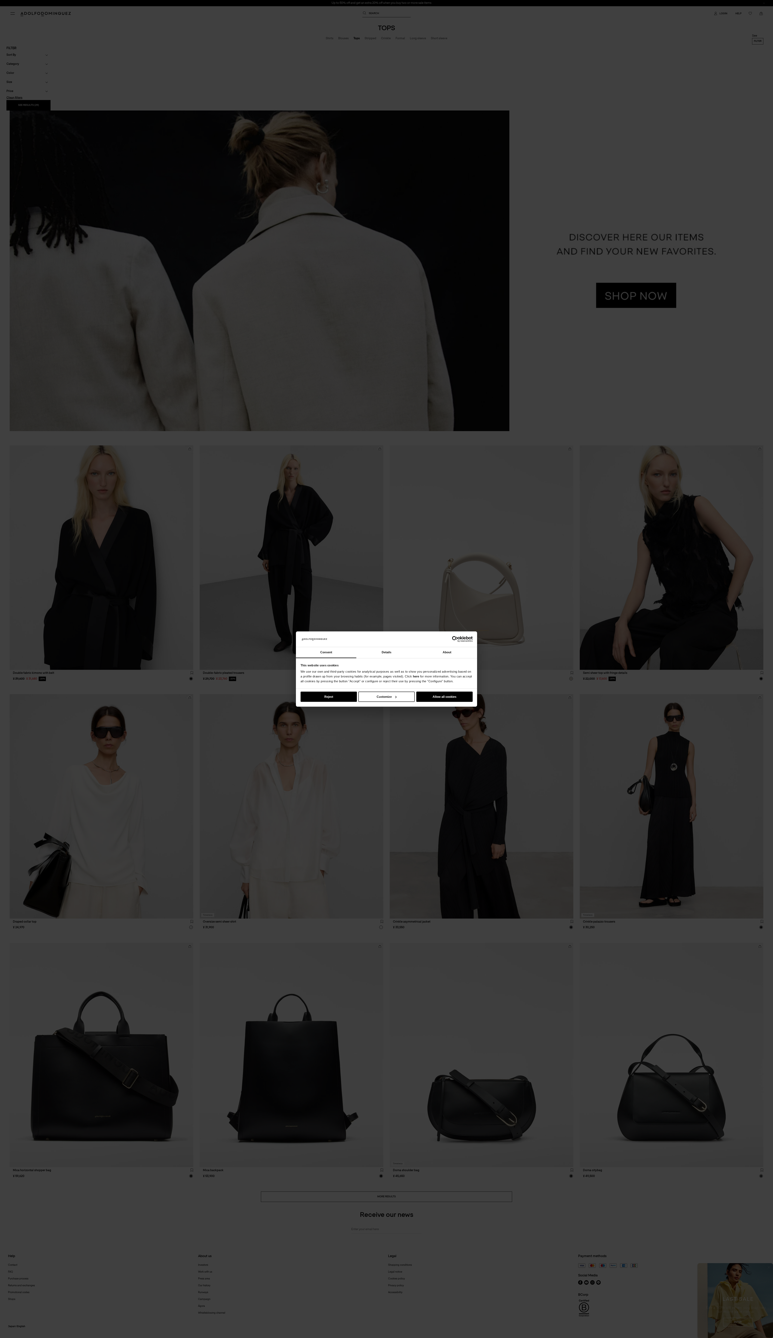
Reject (328, 696)
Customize (384, 696)
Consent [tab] (326, 652)
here (416, 676)
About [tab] (447, 652)
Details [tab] (386, 652)
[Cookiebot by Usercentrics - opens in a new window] (455, 639)
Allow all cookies (444, 696)
